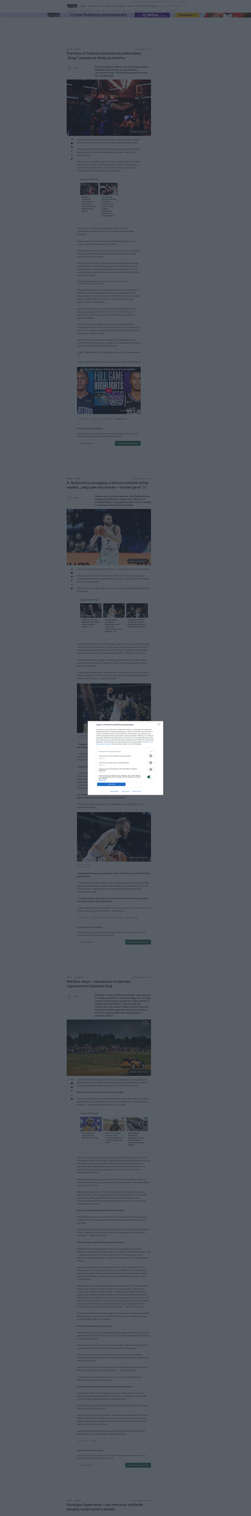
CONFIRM (111, 784)
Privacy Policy (136, 791)
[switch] (149, 756)
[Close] (159, 725)
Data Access (125, 791)
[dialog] (125, 758)
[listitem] (125, 752)
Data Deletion (114, 791)
